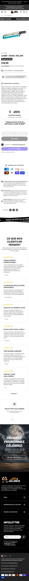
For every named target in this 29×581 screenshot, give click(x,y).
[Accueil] (1, 15)
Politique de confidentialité (9, 566)
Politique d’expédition (7, 571)
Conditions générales (18, 144)
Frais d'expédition (5, 66)
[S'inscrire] (23, 537)
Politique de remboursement (9, 563)
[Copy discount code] (24, 123)
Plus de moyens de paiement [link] (8, 152)
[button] (2, 12)
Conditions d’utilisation (8, 568)
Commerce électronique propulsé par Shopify (12, 560)
